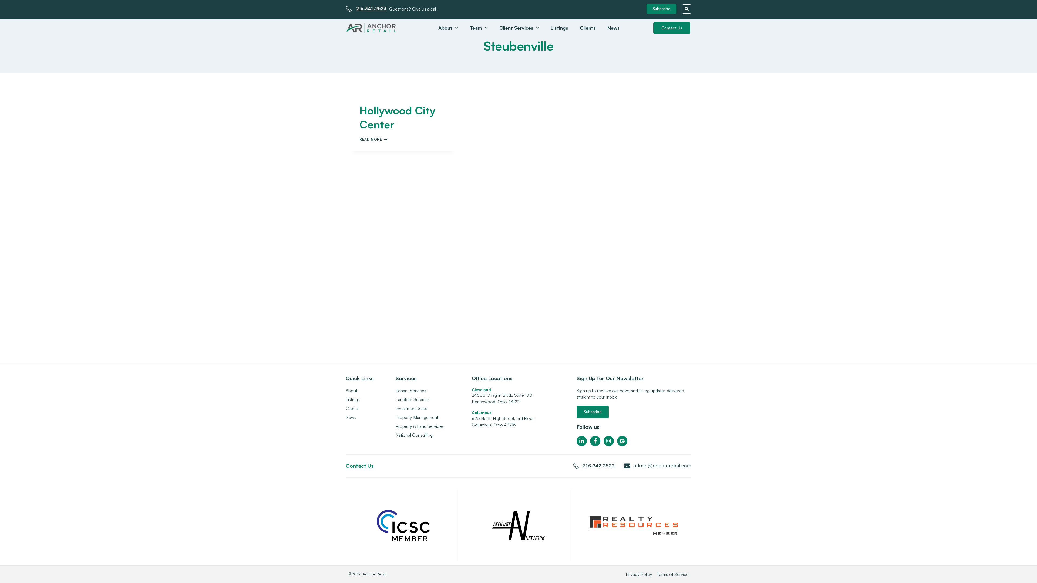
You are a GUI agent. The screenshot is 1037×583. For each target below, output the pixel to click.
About (445, 28)
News (613, 28)
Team (476, 28)
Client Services (516, 28)
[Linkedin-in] (582, 441)
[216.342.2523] (349, 9)
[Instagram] (609, 441)
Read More (373, 139)
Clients (588, 28)
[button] (661, 9)
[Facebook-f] (595, 441)
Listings (559, 28)
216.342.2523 (371, 8)
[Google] (622, 441)
